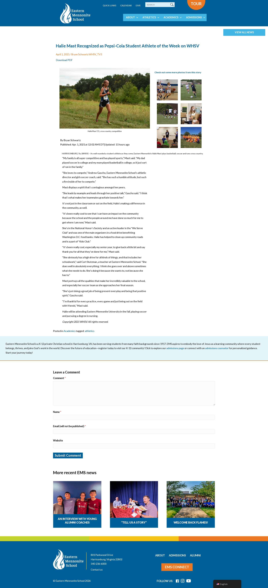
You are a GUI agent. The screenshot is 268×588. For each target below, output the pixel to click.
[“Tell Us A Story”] (134, 499)
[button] (137, 17)
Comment (59, 378)
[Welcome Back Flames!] (191, 499)
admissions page (175, 348)
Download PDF (64, 60)
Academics (171, 17)
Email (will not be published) (69, 426)
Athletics (149, 17)
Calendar (126, 5)
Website (58, 440)
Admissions (194, 17)
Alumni (195, 555)
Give (138, 5)
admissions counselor (216, 348)
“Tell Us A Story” (134, 522)
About (130, 17)
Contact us (97, 569)
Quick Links (109, 5)
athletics (89, 330)
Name (57, 411)
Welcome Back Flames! (191, 522)
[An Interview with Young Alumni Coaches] (77, 499)
